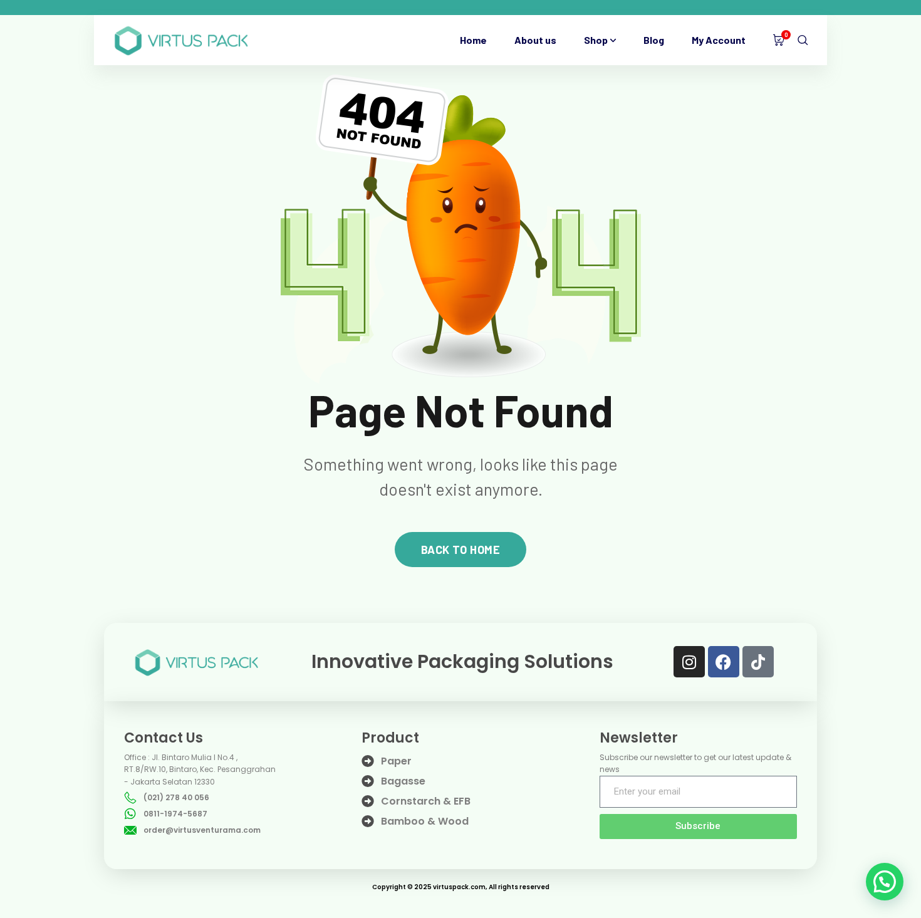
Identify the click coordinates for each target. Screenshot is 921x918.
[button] (884, 881)
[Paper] (368, 761)
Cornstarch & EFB (426, 801)
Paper (396, 761)
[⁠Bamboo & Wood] (368, 821)
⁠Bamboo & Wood (425, 821)
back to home (460, 549)
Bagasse (403, 781)
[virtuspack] (181, 40)
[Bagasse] (368, 781)
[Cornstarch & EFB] (368, 801)
